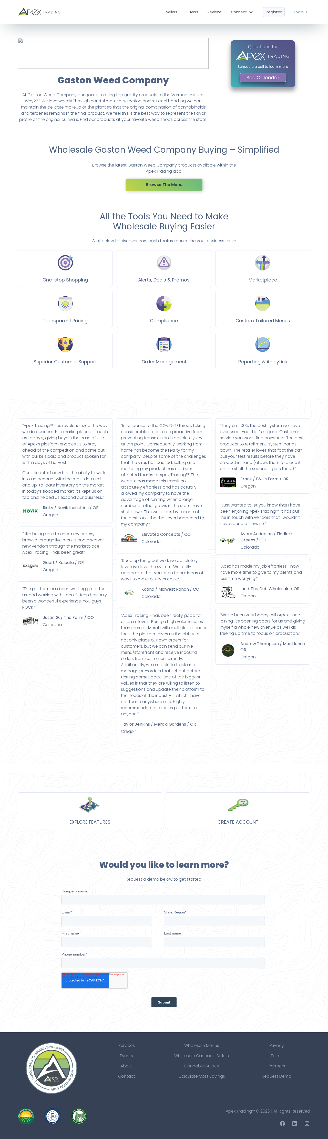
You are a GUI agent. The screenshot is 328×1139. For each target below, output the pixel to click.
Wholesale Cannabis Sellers (201, 1056)
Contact (126, 1076)
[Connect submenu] (251, 12)
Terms (277, 1056)
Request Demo (276, 1076)
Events (126, 1056)
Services (126, 1045)
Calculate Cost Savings (201, 1076)
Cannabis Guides (201, 1066)
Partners (277, 1066)
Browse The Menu (164, 185)
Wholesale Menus (201, 1045)
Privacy (277, 1045)
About (126, 1066)
